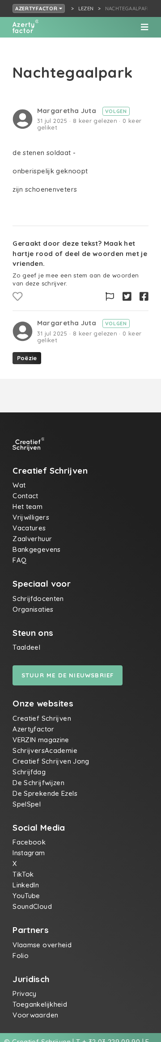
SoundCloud (32, 906)
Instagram (29, 853)
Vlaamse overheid (42, 945)
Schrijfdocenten (38, 598)
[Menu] (144, 27)
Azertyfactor (37, 8)
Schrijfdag (29, 772)
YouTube (26, 895)
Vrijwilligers (31, 517)
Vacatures (29, 528)
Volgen (116, 111)
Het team (27, 506)
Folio (21, 955)
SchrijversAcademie (45, 750)
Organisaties (33, 609)
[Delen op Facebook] (144, 296)
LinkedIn (26, 885)
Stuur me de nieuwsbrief (67, 675)
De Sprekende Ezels (45, 793)
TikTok (23, 874)
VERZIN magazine (41, 739)
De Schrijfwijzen (38, 782)
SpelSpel (27, 804)
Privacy (25, 993)
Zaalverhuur (32, 538)
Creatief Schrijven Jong (51, 761)
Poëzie (27, 357)
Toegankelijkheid (40, 1004)
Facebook (29, 842)
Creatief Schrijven (42, 718)
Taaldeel (26, 647)
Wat (19, 485)
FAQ (19, 560)
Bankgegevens (37, 549)
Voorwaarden (35, 1015)
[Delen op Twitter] (127, 296)
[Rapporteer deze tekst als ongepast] (110, 296)
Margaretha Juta (67, 110)
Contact (25, 496)
